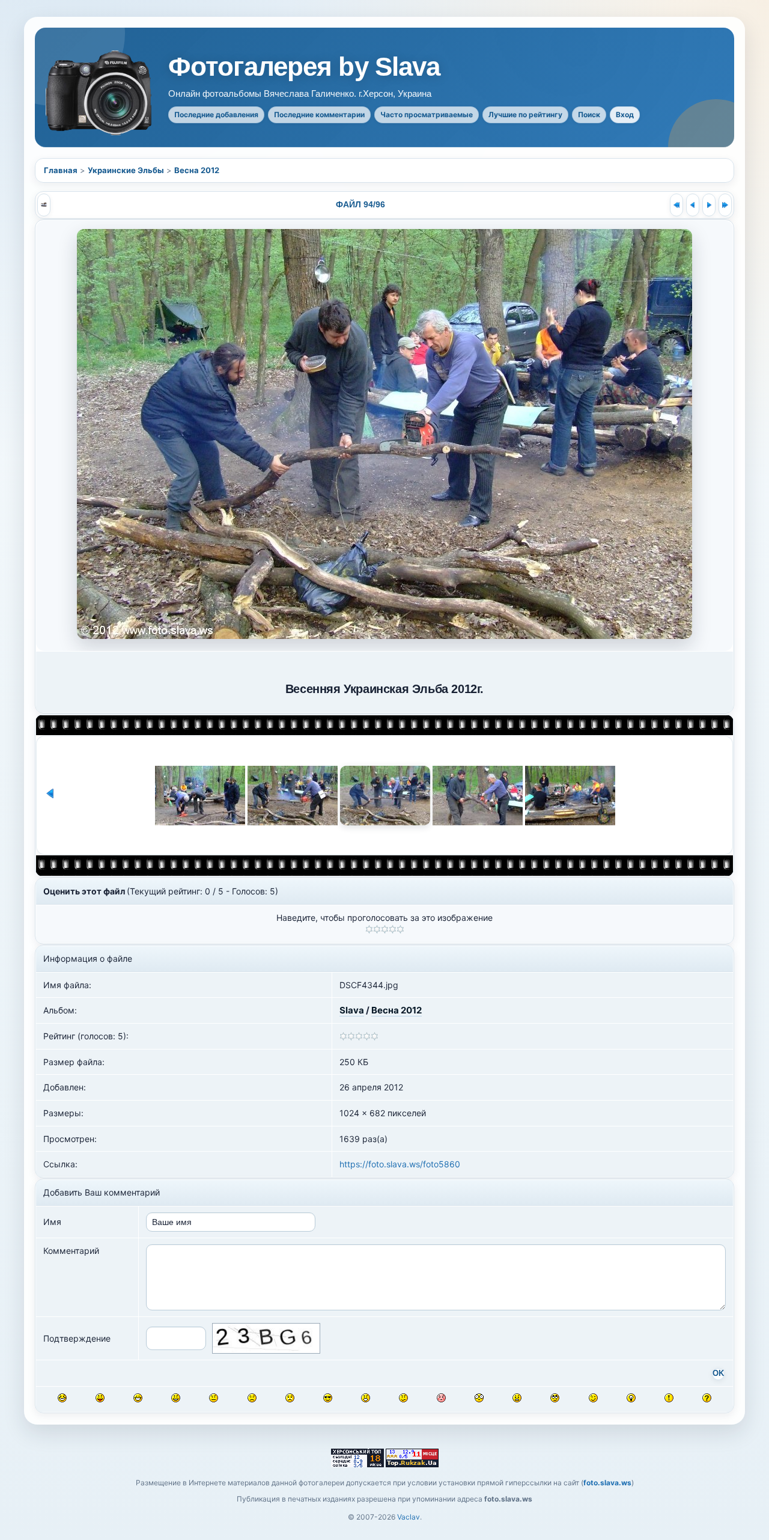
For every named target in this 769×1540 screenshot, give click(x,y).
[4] (393, 929)
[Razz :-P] (100, 1397)
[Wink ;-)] (593, 1397)
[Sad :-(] (252, 1397)
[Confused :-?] (403, 1397)
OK (718, 1373)
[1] (369, 929)
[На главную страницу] (100, 92)
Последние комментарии (319, 114)
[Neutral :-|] (213, 1397)
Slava (351, 1010)
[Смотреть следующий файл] (709, 205)
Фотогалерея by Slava (304, 67)
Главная (61, 170)
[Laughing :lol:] (62, 1397)
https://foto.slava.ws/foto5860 (399, 1164)
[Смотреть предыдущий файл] (692, 205)
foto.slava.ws (607, 1482)
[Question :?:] (706, 1397)
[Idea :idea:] (631, 1397)
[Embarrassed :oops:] (441, 1397)
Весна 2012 (196, 170)
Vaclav (408, 1516)
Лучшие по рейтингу (525, 114)
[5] (400, 929)
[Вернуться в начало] (676, 205)
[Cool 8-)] (327, 1397)
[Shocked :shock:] (479, 1397)
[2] (377, 929)
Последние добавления (216, 114)
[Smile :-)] (175, 1397)
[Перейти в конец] (725, 205)
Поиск (589, 114)
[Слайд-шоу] (43, 205)
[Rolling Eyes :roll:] (554, 1397)
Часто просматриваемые (426, 114)
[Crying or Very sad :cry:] (289, 1397)
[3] (385, 929)
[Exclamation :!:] (668, 1397)
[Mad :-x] (516, 1397)
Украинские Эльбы (126, 170)
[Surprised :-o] (365, 1397)
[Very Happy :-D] (137, 1397)
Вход (625, 114)
